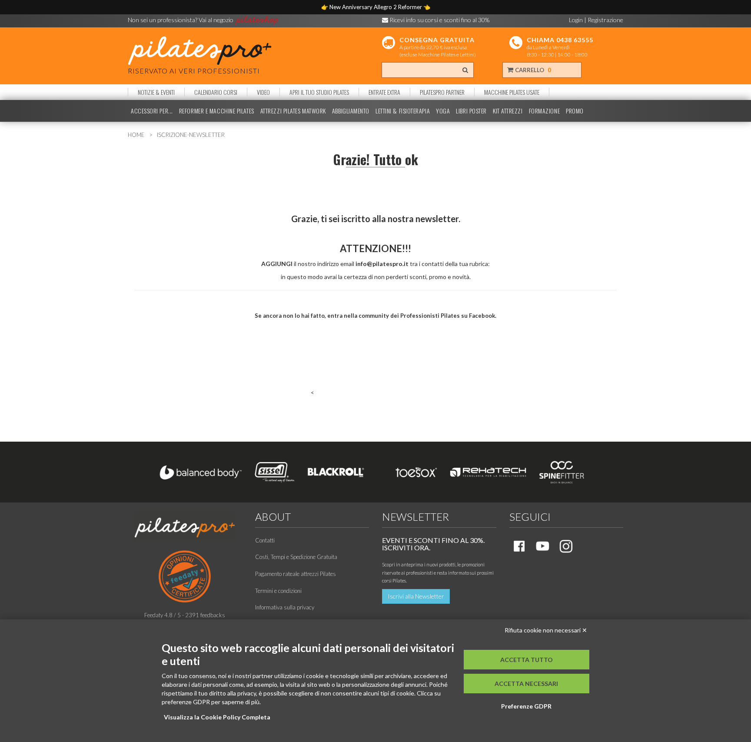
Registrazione (605, 19)
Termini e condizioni (278, 590)
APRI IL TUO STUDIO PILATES (319, 92)
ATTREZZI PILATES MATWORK (293, 110)
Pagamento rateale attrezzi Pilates (295, 573)
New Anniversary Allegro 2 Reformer (376, 6)
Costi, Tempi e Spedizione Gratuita (296, 556)
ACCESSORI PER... (152, 110)
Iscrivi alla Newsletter (416, 596)
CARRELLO (532, 70)
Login (576, 19)
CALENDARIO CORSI (215, 92)
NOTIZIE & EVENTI (156, 92)
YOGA (443, 110)
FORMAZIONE (544, 110)
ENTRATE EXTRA (384, 92)
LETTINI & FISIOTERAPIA (403, 110)
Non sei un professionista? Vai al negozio (181, 19)
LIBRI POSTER (471, 110)
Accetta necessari (526, 683)
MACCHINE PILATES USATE (511, 92)
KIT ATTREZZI (508, 110)
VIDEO (263, 92)
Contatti (265, 540)
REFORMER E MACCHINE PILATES (216, 110)
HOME (136, 134)
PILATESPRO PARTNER (442, 92)
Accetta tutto (526, 659)
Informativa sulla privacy (284, 607)
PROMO (575, 110)
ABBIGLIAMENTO (350, 110)
